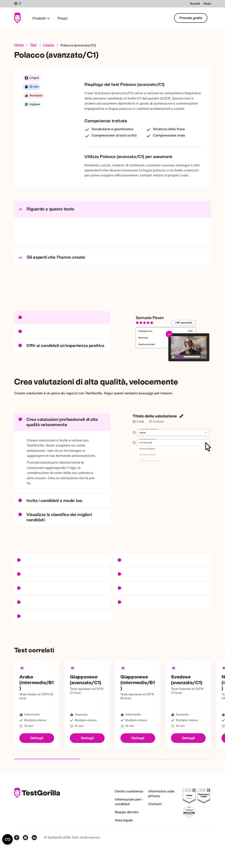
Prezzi (62, 18)
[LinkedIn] (34, 837)
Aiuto (207, 3)
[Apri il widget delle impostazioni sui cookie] (7, 839)
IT (19, 3)
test (33, 45)
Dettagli (36, 738)
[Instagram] (25, 837)
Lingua (48, 45)
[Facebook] (16, 837)
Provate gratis (190, 18)
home (19, 45)
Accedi (195, 3)
